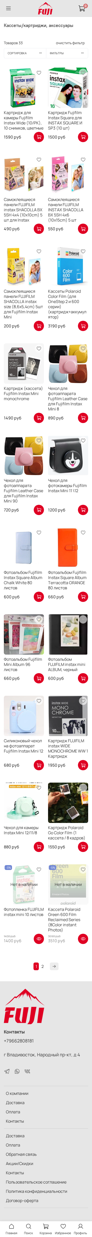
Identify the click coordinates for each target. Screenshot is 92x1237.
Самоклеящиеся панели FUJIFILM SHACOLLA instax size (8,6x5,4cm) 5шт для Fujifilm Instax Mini (23, 304)
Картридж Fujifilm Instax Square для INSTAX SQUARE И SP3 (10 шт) (65, 120)
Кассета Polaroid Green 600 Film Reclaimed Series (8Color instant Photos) (64, 919)
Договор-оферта (22, 1200)
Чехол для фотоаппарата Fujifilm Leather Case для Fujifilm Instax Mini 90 (23, 491)
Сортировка (17, 53)
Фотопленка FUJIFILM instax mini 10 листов (24, 911)
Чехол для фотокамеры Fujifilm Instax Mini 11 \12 (67, 485)
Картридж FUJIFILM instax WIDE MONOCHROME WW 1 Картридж (68, 748)
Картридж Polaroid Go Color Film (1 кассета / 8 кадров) (66, 833)
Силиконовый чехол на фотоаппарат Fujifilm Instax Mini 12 (23, 746)
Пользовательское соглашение (36, 1182)
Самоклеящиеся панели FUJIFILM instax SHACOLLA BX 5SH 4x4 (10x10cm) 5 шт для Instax (23, 210)
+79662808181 (19, 1041)
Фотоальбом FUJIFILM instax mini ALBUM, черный (66, 664)
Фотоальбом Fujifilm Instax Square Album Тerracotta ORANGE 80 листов (67, 580)
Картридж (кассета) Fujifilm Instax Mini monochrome (23, 393)
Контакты (15, 1121)
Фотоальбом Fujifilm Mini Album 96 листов (23, 664)
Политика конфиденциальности (36, 1191)
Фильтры (57, 53)
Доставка (15, 1102)
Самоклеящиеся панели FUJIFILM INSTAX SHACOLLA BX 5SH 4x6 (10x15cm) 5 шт (65, 210)
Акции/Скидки (19, 1163)
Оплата (13, 1112)
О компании (17, 1093)
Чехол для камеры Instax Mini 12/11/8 (21, 830)
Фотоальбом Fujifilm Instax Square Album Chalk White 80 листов (23, 580)
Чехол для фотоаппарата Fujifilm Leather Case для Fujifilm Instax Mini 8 (67, 399)
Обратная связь (21, 1154)
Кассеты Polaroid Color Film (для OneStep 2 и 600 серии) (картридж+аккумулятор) (67, 304)
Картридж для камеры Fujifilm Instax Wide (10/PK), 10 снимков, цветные (23, 120)
